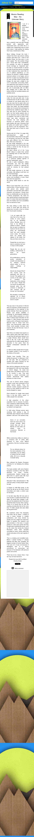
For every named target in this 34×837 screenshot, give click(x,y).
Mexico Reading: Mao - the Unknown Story (17, 16)
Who (16, 7)
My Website (22, 7)
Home (12, 7)
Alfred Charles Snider (20, 560)
